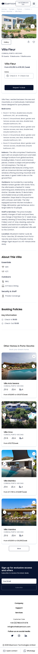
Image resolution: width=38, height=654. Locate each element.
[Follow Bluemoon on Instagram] (19, 635)
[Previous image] (4, 366)
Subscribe (19, 587)
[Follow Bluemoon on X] (12, 635)
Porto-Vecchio (7, 11)
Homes (4, 9)
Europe (11, 9)
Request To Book (19, 88)
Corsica (27, 9)
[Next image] (33, 26)
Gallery (6, 42)
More (19, 548)
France (19, 9)
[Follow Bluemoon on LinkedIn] (25, 635)
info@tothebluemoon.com (19, 626)
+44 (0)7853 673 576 (23, 3)
